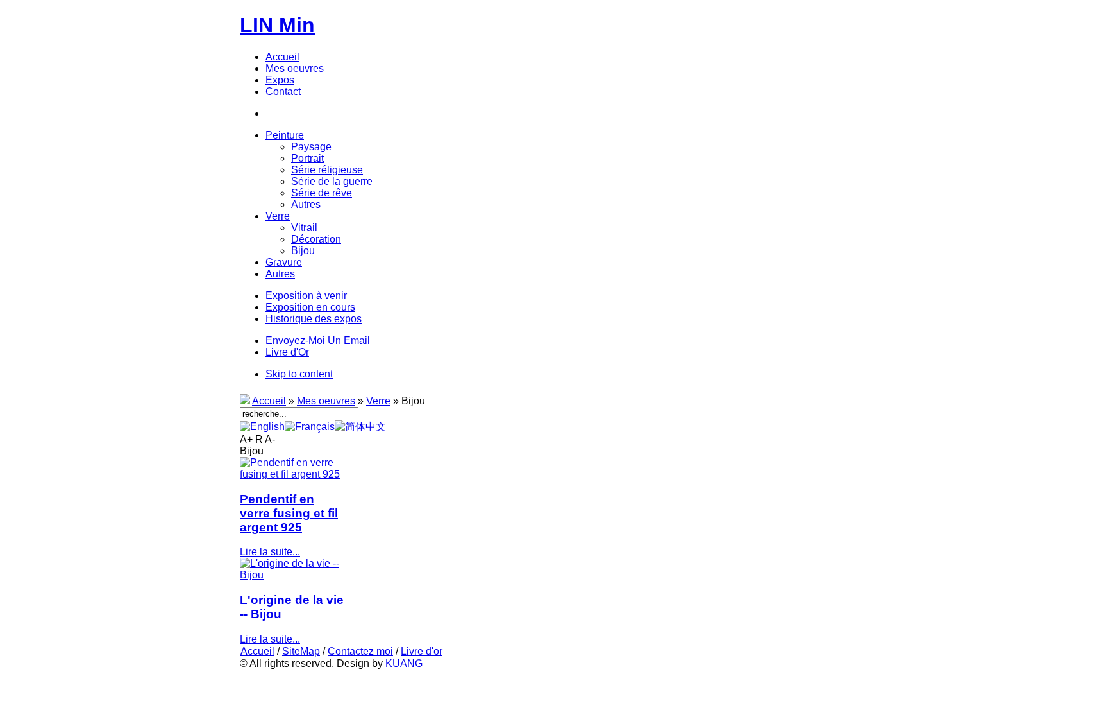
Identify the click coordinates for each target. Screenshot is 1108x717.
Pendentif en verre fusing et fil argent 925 (289, 513)
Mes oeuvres (326, 400)
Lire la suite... (270, 551)
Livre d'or (421, 651)
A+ (246, 439)
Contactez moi (360, 651)
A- (270, 439)
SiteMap (301, 651)
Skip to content (299, 373)
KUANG (404, 663)
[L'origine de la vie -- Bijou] (292, 574)
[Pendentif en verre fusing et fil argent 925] (292, 474)
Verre (378, 400)
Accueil (269, 400)
